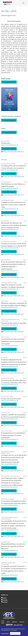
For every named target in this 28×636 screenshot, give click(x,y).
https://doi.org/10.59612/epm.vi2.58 (9, 209)
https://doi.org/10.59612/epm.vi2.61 (9, 270)
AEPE (8, 622)
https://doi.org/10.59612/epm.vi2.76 (9, 575)
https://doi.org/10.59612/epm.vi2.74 (9, 530)
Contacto (21, 622)
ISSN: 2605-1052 (18, 625)
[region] (14, 631)
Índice (3, 128)
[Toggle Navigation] (23, 3)
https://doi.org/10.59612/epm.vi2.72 (9, 487)
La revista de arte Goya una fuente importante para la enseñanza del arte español (13, 341)
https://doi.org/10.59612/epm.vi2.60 (9, 248)
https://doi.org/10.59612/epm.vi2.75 (9, 550)
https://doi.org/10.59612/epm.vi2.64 (9, 325)
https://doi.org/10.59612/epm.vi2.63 (9, 307)
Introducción (5, 143)
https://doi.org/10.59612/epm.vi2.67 (9, 384)
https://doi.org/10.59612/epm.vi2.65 (9, 345)
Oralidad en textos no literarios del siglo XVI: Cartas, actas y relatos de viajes (13, 204)
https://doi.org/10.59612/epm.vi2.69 (9, 419)
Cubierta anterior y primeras (11, 116)
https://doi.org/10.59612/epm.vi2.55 (9, 145)
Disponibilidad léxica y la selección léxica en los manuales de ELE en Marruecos (13, 546)
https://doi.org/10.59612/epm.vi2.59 (9, 229)
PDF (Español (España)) (8, 82)
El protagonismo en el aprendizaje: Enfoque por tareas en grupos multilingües (13, 435)
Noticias (14, 622)
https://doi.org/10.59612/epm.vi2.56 (9, 170)
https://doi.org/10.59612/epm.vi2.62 (9, 289)
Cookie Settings (5, 633)
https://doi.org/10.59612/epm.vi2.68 (9, 400)
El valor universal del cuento (11, 399)
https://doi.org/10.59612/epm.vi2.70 (9, 439)
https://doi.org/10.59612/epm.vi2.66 (9, 366)
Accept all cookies (15, 633)
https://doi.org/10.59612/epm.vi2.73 (9, 505)
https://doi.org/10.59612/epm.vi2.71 (9, 464)
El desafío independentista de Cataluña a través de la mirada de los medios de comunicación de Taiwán (13, 362)
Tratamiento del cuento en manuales (13, 323)
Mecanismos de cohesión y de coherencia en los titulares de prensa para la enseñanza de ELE (13, 225)
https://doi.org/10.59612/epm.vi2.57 (9, 188)
